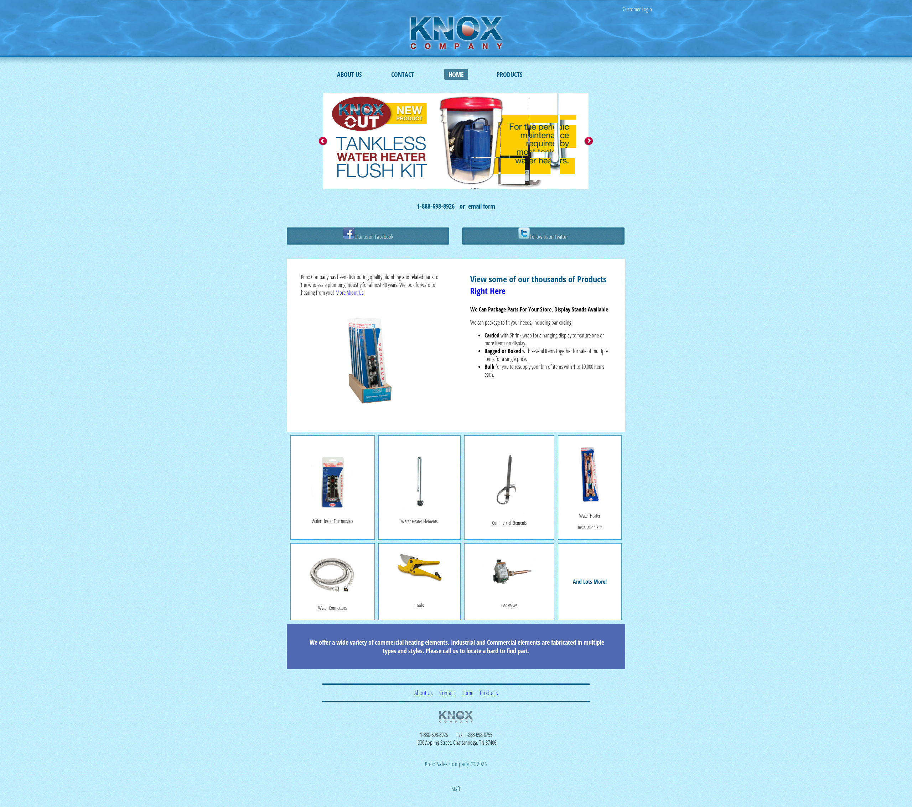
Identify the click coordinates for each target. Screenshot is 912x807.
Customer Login (637, 9)
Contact (402, 74)
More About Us (349, 293)
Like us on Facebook (373, 236)
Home (456, 74)
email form (481, 206)
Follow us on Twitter (549, 236)
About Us (349, 74)
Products (509, 74)
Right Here (488, 291)
